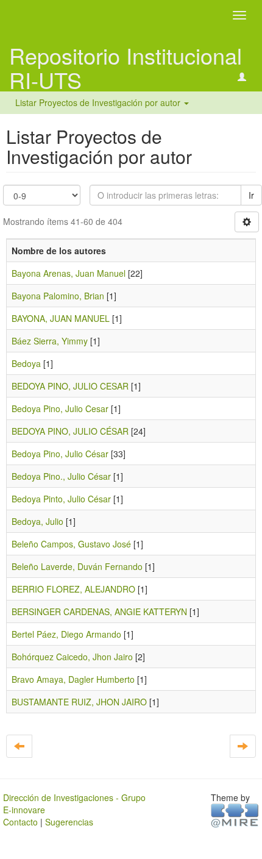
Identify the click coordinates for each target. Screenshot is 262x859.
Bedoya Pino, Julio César (60, 453)
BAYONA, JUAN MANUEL (61, 318)
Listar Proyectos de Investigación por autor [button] (99, 102)
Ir (251, 195)
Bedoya (26, 363)
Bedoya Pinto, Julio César (61, 499)
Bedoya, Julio (37, 521)
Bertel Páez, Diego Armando (66, 634)
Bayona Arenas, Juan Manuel (69, 273)
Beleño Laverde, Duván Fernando (77, 566)
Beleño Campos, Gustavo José (71, 544)
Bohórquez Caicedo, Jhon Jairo (72, 656)
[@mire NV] (235, 814)
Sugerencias (69, 822)
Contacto (20, 822)
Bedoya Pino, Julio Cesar (60, 408)
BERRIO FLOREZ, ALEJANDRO (73, 589)
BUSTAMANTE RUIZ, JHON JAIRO (79, 702)
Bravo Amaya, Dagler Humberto (73, 679)
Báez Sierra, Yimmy (50, 341)
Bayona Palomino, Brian (58, 296)
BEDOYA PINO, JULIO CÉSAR (70, 431)
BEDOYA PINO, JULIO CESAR (70, 386)
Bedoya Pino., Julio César (61, 476)
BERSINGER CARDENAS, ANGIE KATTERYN (99, 611)
